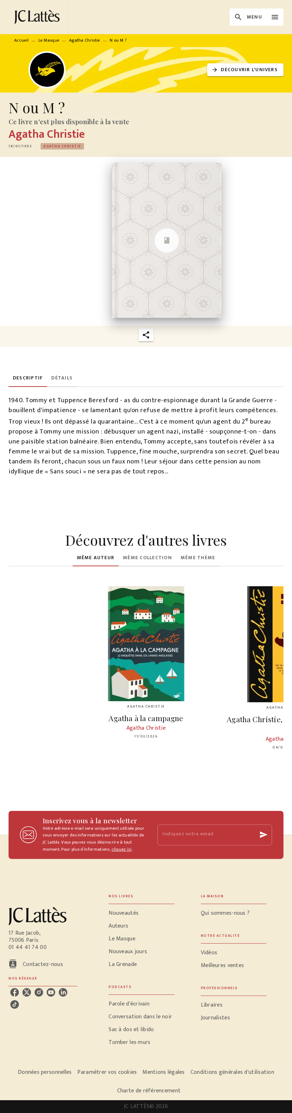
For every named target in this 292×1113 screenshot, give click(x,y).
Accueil (21, 40)
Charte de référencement (149, 1091)
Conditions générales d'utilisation (232, 1072)
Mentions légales (163, 1072)
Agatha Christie (84, 40)
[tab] (28, 378)
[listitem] (15, 992)
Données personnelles (45, 1072)
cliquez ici (121, 849)
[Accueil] (38, 17)
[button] (245, 70)
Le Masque (48, 40)
